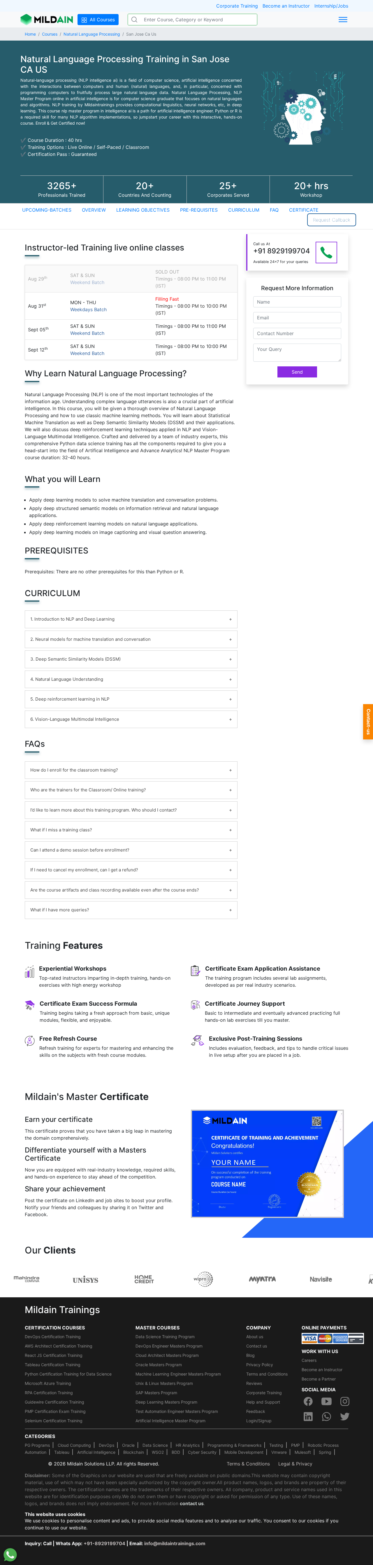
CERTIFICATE (304, 210)
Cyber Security (202, 1452)
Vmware (279, 1452)
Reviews (254, 1383)
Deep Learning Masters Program (166, 1401)
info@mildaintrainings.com (174, 1543)
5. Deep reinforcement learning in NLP (70, 699)
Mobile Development (243, 1452)
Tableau (61, 1452)
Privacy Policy (259, 1364)
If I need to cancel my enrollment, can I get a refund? (84, 870)
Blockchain (133, 1452)
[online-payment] (333, 1338)
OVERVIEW (94, 210)
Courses (49, 34)
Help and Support (263, 1401)
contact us (192, 1503)
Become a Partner (319, 1378)
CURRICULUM (243, 210)
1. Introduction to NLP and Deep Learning (72, 619)
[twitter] (345, 1416)
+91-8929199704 (104, 1543)
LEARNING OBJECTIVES (143, 210)
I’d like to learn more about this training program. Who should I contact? (103, 810)
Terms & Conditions (248, 1464)
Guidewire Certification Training (54, 1401)
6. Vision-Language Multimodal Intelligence (74, 719)
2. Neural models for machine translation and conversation (90, 639)
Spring (325, 1452)
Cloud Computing (74, 1445)
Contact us (256, 1345)
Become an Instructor (286, 6)
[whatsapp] (326, 1416)
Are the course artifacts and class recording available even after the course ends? (114, 890)
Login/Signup (259, 1420)
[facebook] (308, 1401)
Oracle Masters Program (159, 1364)
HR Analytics (188, 1445)
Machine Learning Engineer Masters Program (178, 1373)
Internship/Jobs (331, 6)
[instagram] (345, 1401)
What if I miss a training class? (61, 830)
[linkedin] (308, 1416)
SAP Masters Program (156, 1392)
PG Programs (37, 1445)
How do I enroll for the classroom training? (74, 770)
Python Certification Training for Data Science (68, 1373)
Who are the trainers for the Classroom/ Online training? (88, 790)
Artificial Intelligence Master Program (170, 1420)
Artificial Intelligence (96, 1452)
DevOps (106, 1445)
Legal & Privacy (295, 1464)
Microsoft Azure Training (48, 1383)
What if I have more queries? (59, 910)
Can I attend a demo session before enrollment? (79, 850)
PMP (295, 1445)
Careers (309, 1360)
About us (254, 1336)
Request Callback (331, 220)
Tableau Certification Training (52, 1364)
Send (297, 372)
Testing (276, 1445)
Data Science (155, 1445)
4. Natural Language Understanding (66, 679)
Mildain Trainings (62, 1309)
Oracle (128, 1445)
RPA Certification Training (49, 1392)
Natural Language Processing (92, 34)
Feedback (255, 1411)
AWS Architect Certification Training (58, 1345)
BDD (176, 1452)
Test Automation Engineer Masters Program (177, 1411)
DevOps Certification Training (53, 1336)
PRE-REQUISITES (199, 210)
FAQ (274, 210)
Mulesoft (303, 1452)
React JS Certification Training (53, 1355)
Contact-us (369, 722)
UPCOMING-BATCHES (46, 210)
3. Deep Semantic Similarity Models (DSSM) (75, 659)
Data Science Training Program (165, 1336)
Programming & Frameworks (234, 1445)
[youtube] (326, 1401)
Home (30, 34)
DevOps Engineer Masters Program (169, 1345)
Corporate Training (237, 6)
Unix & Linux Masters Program (164, 1383)
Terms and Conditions (267, 1373)
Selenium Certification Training (53, 1420)
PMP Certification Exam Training (55, 1411)
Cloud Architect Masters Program (167, 1355)
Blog (250, 1355)
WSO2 (158, 1452)
